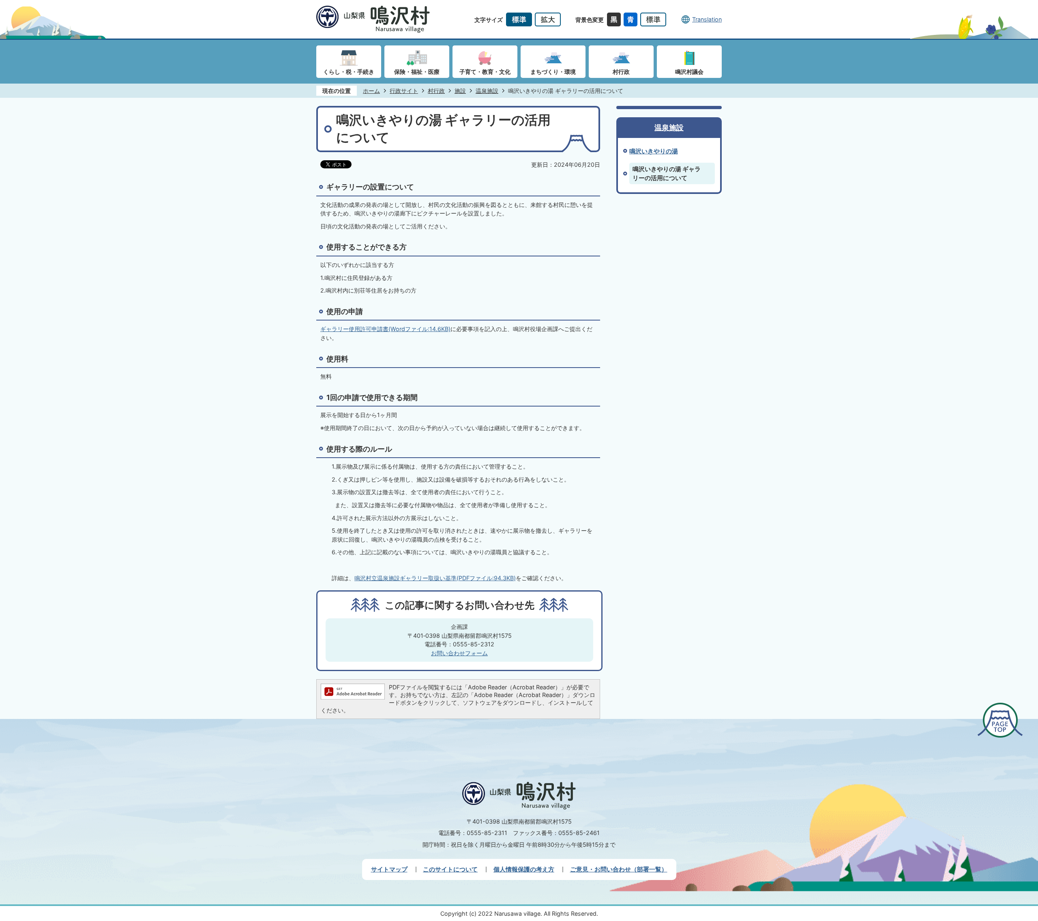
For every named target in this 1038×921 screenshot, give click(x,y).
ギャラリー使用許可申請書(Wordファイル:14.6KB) (385, 328)
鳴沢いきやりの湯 (653, 151)
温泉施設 (487, 90)
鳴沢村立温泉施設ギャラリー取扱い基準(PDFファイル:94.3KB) (435, 578)
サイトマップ (389, 869)
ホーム (371, 90)
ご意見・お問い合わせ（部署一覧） (618, 869)
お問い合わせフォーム (459, 653)
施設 (460, 90)
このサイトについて (450, 869)
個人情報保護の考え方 (523, 869)
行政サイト (404, 90)
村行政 (436, 90)
